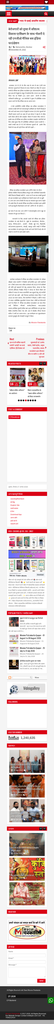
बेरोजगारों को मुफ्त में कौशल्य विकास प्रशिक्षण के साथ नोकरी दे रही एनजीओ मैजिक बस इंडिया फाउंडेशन (26, 36)
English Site (15, 518)
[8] (35, 413)
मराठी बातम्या (14, 521)
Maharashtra (20, 47)
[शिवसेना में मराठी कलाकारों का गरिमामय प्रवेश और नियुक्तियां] (27, 773)
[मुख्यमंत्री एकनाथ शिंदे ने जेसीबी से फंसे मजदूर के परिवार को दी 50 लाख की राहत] (27, 823)
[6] (30, 413)
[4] (26, 413)
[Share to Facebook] (17, 369)
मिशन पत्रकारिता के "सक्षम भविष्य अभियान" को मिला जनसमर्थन (16, 393)
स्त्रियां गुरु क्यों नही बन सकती (21, 889)
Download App (16, 527)
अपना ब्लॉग (14, 530)
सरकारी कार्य (14, 536)
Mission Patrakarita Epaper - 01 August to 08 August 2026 (32, 649)
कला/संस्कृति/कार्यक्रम (17, 511)
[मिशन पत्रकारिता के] (17, 377)
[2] (21, 413)
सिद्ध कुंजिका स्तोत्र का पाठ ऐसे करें (22, 865)
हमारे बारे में (14, 533)
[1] (19, 413)
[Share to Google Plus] (23, 369)
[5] (28, 413)
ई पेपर (12, 524)
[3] (23, 413)
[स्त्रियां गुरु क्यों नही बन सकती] (27, 883)
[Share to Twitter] (20, 369)
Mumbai (29, 47)
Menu (8, 2)
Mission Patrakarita (38, 323)
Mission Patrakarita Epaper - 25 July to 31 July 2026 (32, 662)
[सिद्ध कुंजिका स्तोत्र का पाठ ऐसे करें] (27, 859)
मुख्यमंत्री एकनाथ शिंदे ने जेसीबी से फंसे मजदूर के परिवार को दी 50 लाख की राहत (27, 828)
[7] (33, 413)
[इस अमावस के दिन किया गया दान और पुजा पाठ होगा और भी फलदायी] (27, 908)
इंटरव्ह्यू (13, 515)
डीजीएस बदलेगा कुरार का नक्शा (30, 673)
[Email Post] (10, 331)
